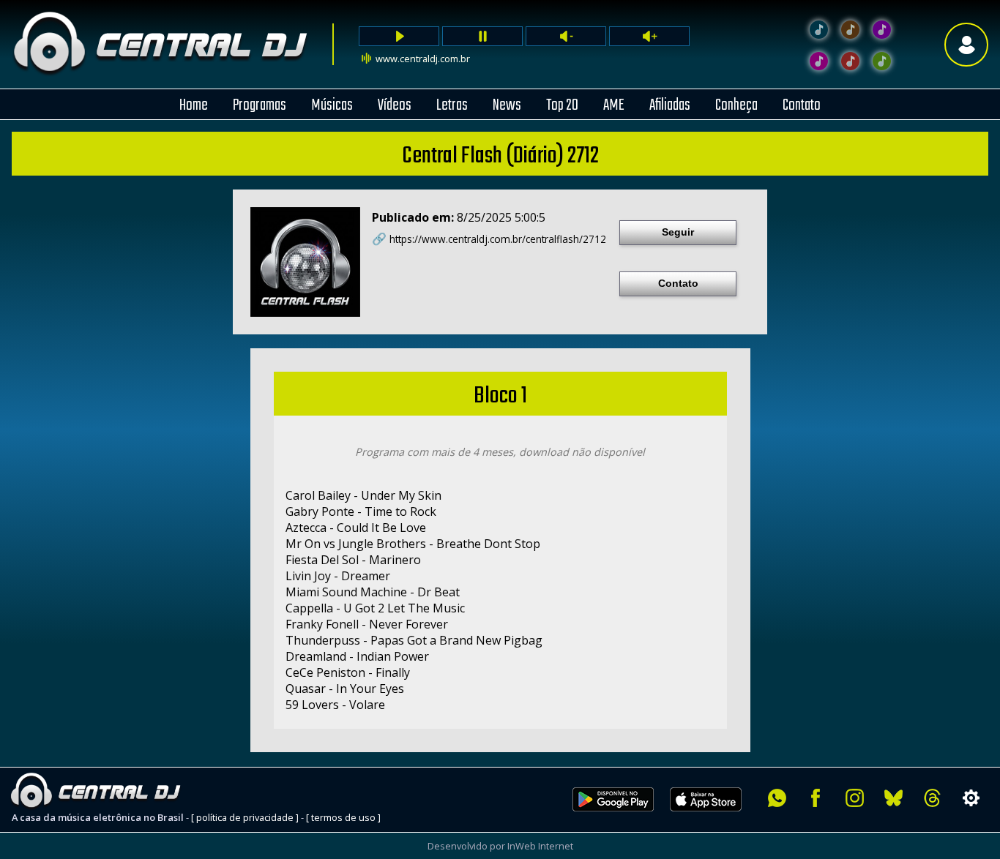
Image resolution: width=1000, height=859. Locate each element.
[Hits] (850, 29)
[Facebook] (816, 798)
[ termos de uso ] (343, 817)
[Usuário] (966, 44)
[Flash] (882, 29)
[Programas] (882, 61)
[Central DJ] (819, 29)
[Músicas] (850, 61)
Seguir (678, 232)
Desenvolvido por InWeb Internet (500, 845)
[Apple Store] (714, 819)
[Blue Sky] (893, 798)
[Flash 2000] (819, 61)
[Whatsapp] (777, 798)
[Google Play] (613, 819)
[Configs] (971, 798)
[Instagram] (855, 798)
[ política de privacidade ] (245, 817)
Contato (678, 283)
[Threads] (932, 798)
